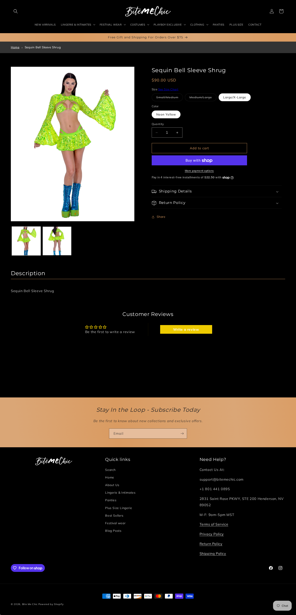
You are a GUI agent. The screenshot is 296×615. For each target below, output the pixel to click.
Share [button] (161, 217)
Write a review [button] (186, 329)
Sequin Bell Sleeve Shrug (43, 47)
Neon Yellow (166, 114)
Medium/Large (202, 98)
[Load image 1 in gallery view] (26, 241)
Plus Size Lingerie (118, 508)
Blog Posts (113, 531)
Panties (110, 500)
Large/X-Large (234, 97)
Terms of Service (214, 524)
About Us (112, 485)
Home (15, 47)
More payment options (199, 170)
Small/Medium (169, 98)
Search (110, 470)
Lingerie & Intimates (120, 493)
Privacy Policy (212, 534)
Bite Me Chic (29, 604)
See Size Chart (168, 89)
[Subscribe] (182, 433)
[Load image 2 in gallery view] (57, 241)
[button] (15, 11)
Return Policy (211, 544)
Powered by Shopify (51, 604)
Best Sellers (114, 515)
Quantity (158, 124)
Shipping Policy (213, 553)
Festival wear (115, 523)
